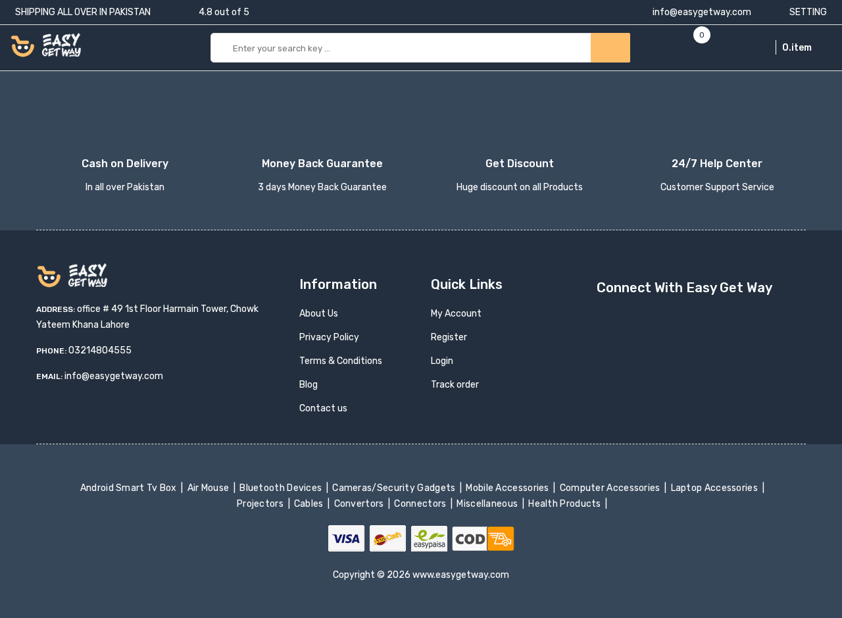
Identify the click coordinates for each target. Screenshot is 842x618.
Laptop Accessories (715, 488)
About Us (318, 313)
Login (442, 361)
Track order (455, 384)
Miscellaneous (488, 503)
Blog (308, 384)
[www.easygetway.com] (46, 44)
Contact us (323, 408)
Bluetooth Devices (281, 488)
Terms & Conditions (340, 361)
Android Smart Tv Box (129, 488)
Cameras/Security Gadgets (395, 488)
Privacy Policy (329, 337)
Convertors (360, 503)
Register (449, 337)
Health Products (565, 503)
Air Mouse (209, 488)
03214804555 (100, 350)
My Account (456, 313)
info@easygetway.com (701, 12)
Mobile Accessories (508, 488)
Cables (310, 503)
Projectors (261, 503)
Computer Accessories (610, 488)
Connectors (421, 503)
